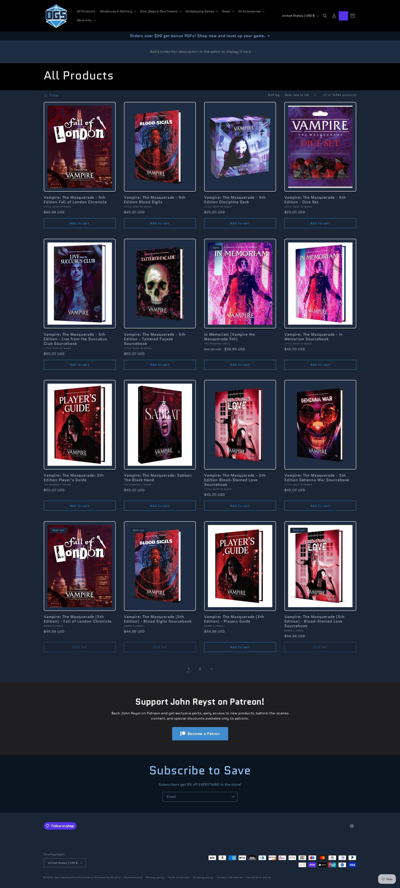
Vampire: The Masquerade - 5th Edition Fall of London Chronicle (75, 199)
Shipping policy (203, 877)
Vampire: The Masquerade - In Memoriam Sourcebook (313, 336)
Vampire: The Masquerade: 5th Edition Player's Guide (74, 477)
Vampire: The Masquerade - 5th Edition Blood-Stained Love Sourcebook (235, 480)
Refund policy (133, 877)
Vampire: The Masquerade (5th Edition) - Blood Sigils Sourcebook (158, 619)
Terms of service (178, 877)
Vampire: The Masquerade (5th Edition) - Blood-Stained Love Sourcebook (314, 621)
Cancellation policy (258, 877)
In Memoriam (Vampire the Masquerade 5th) (229, 336)
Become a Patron (204, 733)
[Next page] (211, 669)
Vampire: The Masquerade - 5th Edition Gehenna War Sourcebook (316, 477)
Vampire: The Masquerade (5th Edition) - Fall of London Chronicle (77, 619)
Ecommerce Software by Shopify (99, 877)
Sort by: (274, 95)
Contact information (229, 877)
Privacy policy (155, 877)
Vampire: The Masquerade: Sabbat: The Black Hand (158, 477)
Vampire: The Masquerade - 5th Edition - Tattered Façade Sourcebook (154, 339)
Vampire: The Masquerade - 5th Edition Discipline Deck (235, 199)
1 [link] (189, 669)
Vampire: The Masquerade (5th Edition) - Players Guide (234, 619)
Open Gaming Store (66, 877)
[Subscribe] (232, 797)
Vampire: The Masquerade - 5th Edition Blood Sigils (154, 199)
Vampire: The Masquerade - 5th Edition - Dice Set (315, 199)
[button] (118, 11)
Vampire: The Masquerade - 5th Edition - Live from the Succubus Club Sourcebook (75, 339)
